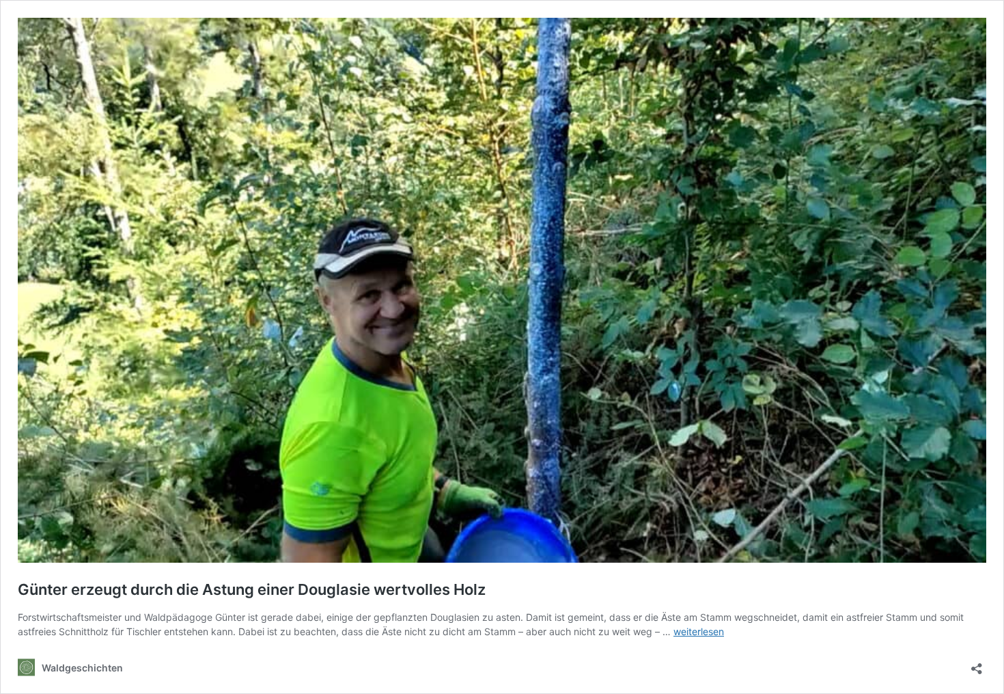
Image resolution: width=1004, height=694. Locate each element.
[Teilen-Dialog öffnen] (976, 664)
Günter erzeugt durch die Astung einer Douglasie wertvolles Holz (252, 589)
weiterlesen (698, 631)
